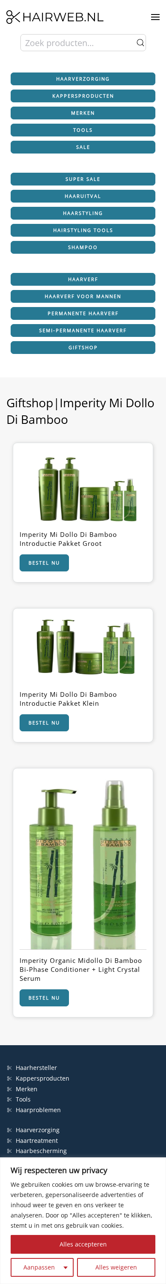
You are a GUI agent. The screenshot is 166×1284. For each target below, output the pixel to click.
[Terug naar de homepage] (54, 17)
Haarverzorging (83, 78)
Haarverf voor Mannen (83, 296)
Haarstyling (83, 213)
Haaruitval (83, 196)
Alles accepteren (83, 1244)
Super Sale (83, 179)
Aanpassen (39, 1267)
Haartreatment (37, 1140)
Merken (83, 113)
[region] (83, 1220)
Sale (83, 147)
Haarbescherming (41, 1151)
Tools (83, 130)
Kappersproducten (83, 96)
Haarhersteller (36, 1068)
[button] (155, 17)
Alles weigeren (116, 1267)
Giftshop (83, 347)
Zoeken (140, 42)
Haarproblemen (38, 1110)
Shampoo (83, 247)
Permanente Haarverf (83, 313)
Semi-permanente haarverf (83, 330)
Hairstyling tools (83, 230)
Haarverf (83, 279)
